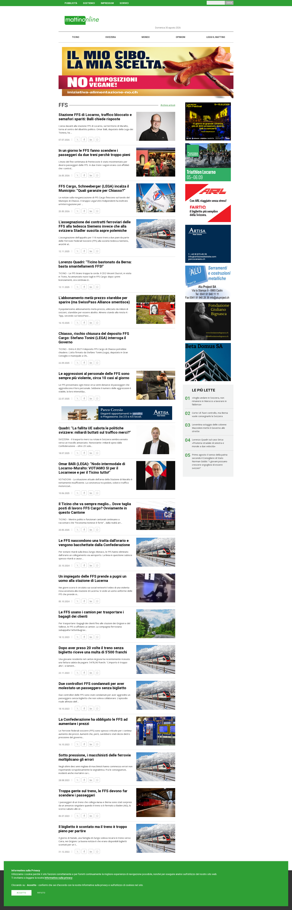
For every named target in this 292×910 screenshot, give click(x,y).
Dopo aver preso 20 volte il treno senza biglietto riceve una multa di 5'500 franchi (93, 650)
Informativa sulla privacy (58, 877)
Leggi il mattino (215, 37)
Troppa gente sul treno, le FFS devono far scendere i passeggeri (93, 793)
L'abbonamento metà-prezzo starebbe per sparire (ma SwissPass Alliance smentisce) (94, 300)
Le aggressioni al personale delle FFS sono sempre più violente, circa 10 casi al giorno (94, 376)
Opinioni (180, 37)
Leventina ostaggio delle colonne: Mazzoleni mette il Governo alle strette (209, 428)
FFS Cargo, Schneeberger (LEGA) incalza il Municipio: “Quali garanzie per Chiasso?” (94, 188)
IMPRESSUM (107, 3)
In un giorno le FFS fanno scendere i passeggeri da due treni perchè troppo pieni (94, 152)
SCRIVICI (124, 3)
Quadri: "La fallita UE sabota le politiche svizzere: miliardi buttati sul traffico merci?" (95, 430)
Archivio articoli (168, 105)
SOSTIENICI (89, 3)
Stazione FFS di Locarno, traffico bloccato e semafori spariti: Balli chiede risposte (95, 117)
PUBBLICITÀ (71, 3)
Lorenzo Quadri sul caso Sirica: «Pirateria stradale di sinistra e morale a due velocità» (208, 443)
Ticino (75, 37)
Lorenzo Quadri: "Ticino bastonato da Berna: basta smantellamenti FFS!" (95, 264)
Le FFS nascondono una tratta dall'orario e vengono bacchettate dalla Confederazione (94, 542)
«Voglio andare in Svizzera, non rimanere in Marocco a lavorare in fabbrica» (209, 401)
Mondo (146, 37)
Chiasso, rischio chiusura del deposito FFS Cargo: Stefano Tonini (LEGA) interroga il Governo (94, 337)
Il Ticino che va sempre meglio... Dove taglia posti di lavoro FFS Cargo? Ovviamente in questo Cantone (95, 508)
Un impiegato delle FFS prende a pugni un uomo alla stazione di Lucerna (92, 578)
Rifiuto (41, 893)
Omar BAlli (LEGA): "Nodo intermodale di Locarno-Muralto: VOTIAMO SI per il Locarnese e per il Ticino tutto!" (92, 468)
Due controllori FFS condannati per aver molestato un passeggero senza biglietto (92, 686)
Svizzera (110, 37)
